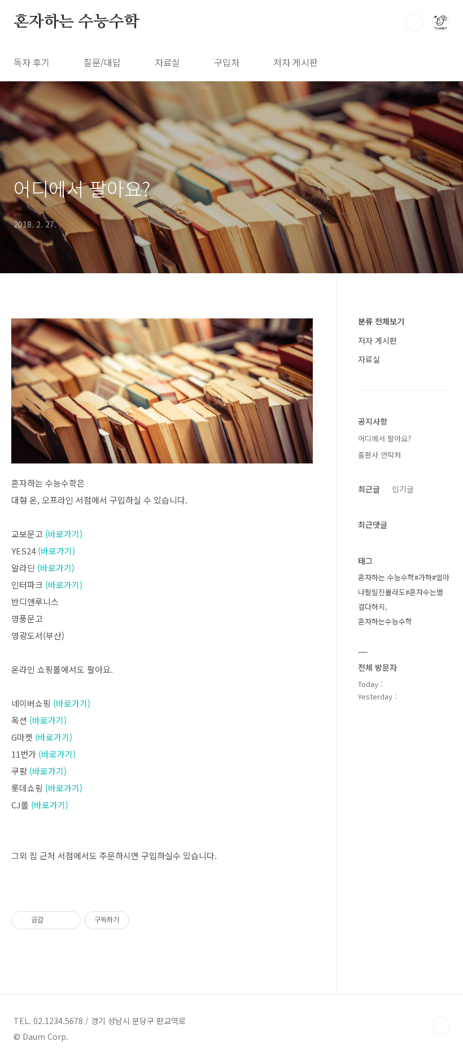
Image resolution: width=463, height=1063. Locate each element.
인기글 (403, 489)
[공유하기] (54, 920)
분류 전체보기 (381, 321)
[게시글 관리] (68, 920)
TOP (440, 1025)
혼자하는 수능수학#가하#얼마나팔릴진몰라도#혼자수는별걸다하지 (403, 592)
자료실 (167, 62)
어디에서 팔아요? (82, 188)
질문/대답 (102, 62)
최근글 (369, 489)
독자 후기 (32, 62)
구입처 (226, 62)
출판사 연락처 (379, 454)
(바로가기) (63, 534)
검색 (414, 22)
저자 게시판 (295, 62)
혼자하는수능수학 (385, 621)
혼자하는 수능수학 (76, 22)
